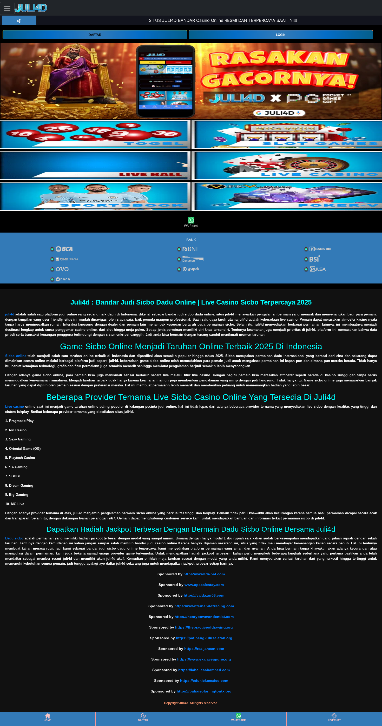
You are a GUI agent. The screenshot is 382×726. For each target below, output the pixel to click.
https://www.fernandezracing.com (204, 606)
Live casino (14, 406)
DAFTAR (95, 35)
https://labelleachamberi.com (204, 670)
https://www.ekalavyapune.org (204, 659)
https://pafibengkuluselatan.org (204, 638)
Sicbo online (15, 356)
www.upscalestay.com (204, 585)
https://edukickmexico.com (204, 680)
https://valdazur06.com (204, 595)
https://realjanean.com (204, 648)
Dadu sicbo (14, 538)
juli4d (9, 314)
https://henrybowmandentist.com (204, 617)
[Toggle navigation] (7, 8)
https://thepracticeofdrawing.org (204, 627)
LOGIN (281, 35)
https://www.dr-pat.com (204, 574)
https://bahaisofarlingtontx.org (204, 691)
